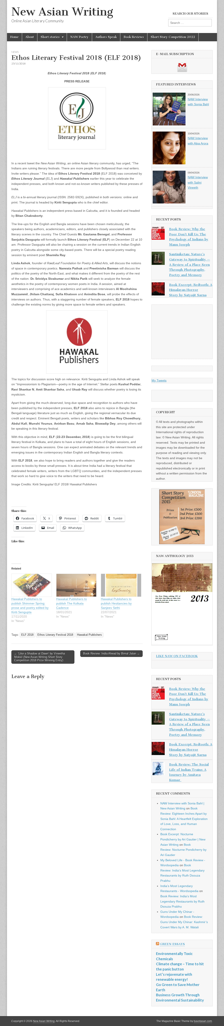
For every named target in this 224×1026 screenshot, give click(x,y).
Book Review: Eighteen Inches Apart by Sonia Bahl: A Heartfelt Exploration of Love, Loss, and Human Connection (184, 819)
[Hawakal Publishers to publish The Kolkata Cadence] (76, 585)
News (15, 51)
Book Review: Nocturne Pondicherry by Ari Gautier (183, 850)
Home (14, 37)
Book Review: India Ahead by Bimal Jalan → (111, 653)
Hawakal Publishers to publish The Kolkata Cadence (71, 603)
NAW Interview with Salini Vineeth (198, 182)
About (29, 37)
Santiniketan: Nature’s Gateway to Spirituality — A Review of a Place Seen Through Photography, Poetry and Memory (189, 264)
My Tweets (159, 380)
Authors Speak (106, 37)
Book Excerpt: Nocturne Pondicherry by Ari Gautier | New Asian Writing (182, 839)
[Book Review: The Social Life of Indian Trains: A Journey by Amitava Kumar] (158, 769)
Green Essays (172, 944)
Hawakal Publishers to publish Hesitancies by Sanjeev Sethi (116, 603)
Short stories (50, 37)
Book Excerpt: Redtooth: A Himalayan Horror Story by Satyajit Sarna (190, 290)
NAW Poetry (79, 37)
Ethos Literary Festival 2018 (55, 634)
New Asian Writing (62, 11)
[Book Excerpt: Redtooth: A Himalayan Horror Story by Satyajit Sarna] (158, 289)
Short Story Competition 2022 (173, 37)
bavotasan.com (203, 1021)
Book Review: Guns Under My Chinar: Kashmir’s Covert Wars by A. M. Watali (184, 922)
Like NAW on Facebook (177, 656)
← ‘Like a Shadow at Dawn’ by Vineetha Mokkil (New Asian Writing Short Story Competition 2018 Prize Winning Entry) (39, 657)
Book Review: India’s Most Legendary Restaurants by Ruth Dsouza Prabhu (182, 901)
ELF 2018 (27, 634)
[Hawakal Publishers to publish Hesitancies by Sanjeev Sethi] (121, 585)
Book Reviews (134, 37)
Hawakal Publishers (89, 634)
